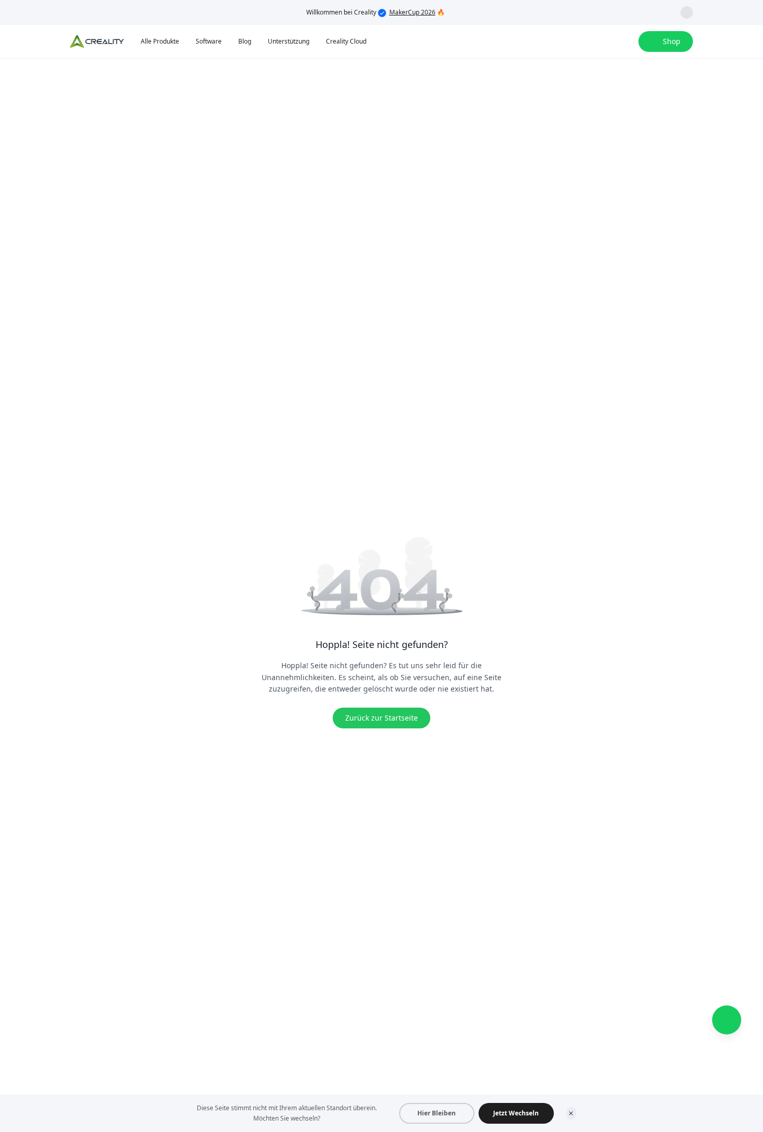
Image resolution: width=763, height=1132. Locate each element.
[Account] (624, 41)
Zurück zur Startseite (381, 718)
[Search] (603, 41)
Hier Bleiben (436, 1113)
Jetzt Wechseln (516, 1113)
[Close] (571, 1113)
